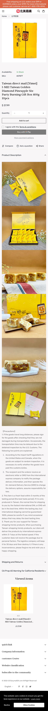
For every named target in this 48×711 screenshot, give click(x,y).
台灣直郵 (14, 16)
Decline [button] (7, 705)
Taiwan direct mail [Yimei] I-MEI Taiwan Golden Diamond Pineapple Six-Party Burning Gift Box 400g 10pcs (18, 620)
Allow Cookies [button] (29, 705)
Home (4, 16)
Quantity (5, 113)
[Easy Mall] (24, 11)
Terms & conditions (27, 127)
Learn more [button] (35, 699)
